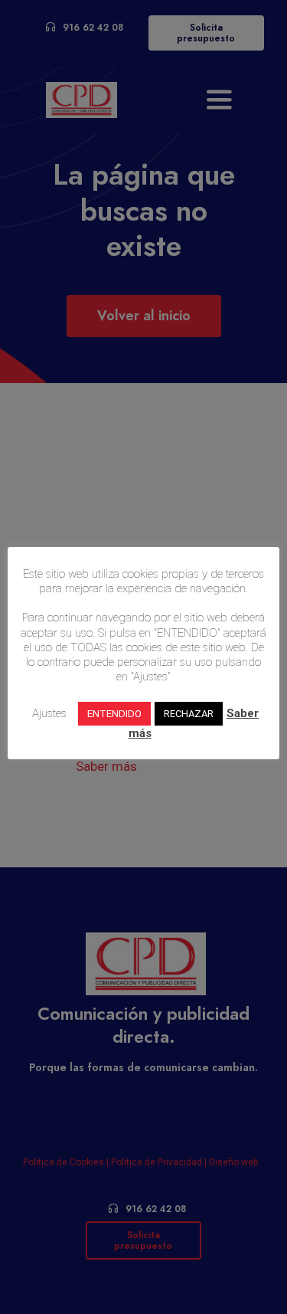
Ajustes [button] (49, 713)
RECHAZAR (189, 713)
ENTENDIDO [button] (114, 713)
